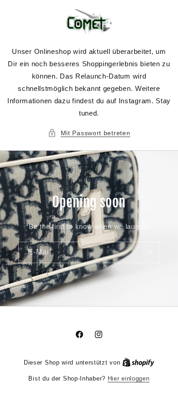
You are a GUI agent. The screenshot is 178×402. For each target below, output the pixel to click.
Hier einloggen (129, 378)
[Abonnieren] (149, 252)
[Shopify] (138, 362)
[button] (89, 133)
